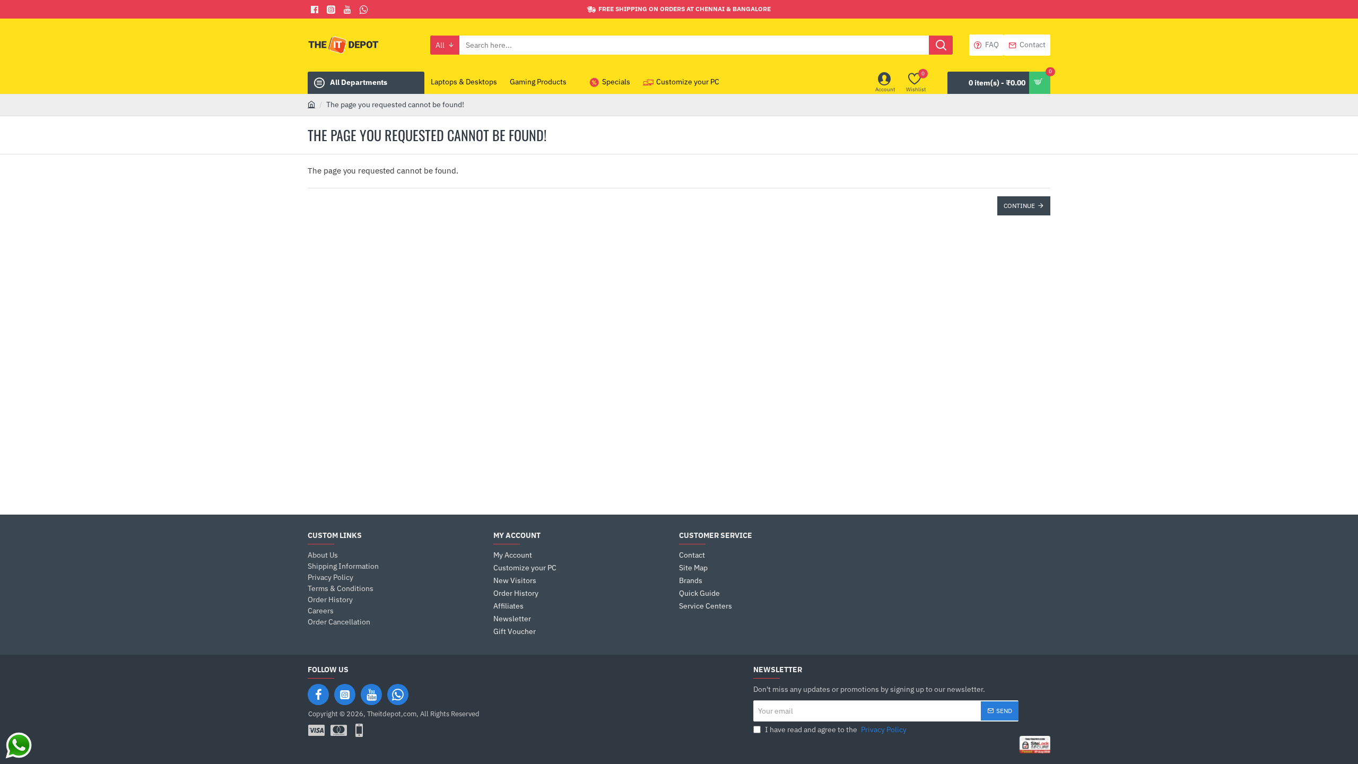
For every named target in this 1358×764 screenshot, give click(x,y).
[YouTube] (371, 694)
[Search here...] (941, 45)
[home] (311, 104)
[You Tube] (349, 9)
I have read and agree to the (835, 729)
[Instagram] (344, 694)
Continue (1019, 206)
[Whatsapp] (365, 9)
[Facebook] (316, 9)
